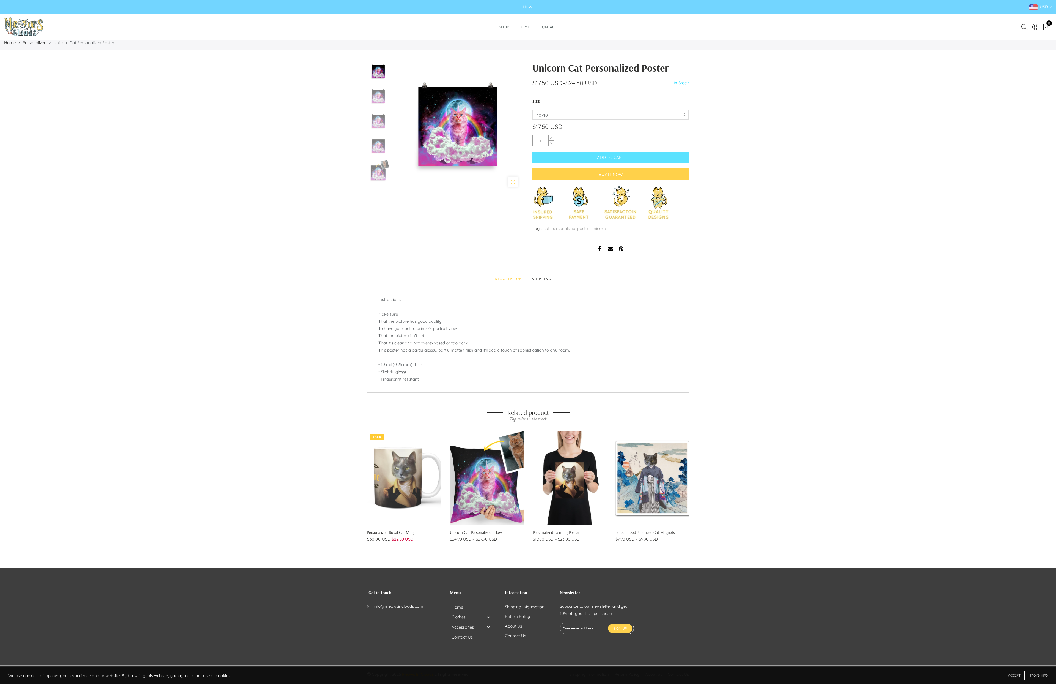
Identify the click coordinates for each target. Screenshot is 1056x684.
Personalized (34, 42)
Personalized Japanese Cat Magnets (645, 532)
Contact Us (515, 635)
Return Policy (517, 616)
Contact (548, 27)
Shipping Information (524, 606)
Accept (1014, 675)
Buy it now (611, 174)
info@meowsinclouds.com (398, 606)
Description (508, 278)
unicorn (598, 228)
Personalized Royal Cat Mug (390, 532)
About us (513, 626)
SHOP (504, 27)
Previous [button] (405, 126)
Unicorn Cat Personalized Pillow (476, 532)
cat (546, 228)
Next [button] (510, 126)
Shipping (542, 278)
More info (1039, 675)
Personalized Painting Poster (556, 532)
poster (583, 228)
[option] (458, 126)
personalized (563, 228)
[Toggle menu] (488, 617)
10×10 (542, 115)
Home (524, 27)
